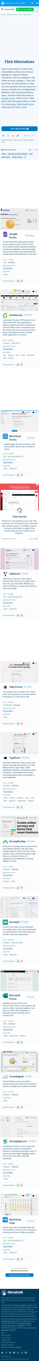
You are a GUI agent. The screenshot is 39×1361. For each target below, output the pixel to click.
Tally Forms (21, 107)
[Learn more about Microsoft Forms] (5, 995)
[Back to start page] (3, 3)
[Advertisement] (19, 36)
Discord (26, 1321)
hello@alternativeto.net (9, 1321)
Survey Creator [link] (17, 157)
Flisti (3, 68)
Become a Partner (7, 1345)
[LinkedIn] (26, 1353)
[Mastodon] (10, 1353)
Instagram (11, 1325)
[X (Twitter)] (6, 1353)
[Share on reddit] (13, 136)
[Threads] (18, 1353)
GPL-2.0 (19, 597)
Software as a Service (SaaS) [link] (18, 154)
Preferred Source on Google (11, 1347)
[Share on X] (8, 136)
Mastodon (21, 1323)
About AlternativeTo (8, 1342)
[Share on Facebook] (3, 136)
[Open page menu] (37, 3)
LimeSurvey (10, 104)
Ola (16, 1305)
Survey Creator (8, 268)
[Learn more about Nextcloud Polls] (5, 1219)
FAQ (2, 1333)
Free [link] (30, 154)
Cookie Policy (6, 1340)
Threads (4, 1325)
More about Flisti (18, 128)
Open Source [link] (6, 157)
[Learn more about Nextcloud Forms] (5, 436)
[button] (30, 235)
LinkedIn (21, 1325)
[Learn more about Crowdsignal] (5, 1076)
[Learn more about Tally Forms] (5, 687)
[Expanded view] (30, 150)
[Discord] (2, 1353)
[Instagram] (22, 1353)
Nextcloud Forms (25, 104)
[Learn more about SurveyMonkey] (5, 841)
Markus (23, 1305)
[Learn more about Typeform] (5, 758)
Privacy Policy (6, 1338)
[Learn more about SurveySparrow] (5, 1141)
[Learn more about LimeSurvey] (5, 315)
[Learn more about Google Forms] (5, 234)
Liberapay (4, 1330)
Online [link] (4, 154)
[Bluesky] (14, 1353)
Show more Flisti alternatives (19, 1275)
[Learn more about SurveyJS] (5, 922)
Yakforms (6, 107)
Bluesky (28, 1323)
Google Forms (8, 98)
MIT (21, 942)
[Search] (32, 3)
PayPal (12, 1330)
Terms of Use (5, 1335)
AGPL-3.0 (19, 456)
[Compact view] (32, 150)
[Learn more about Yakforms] (5, 574)
